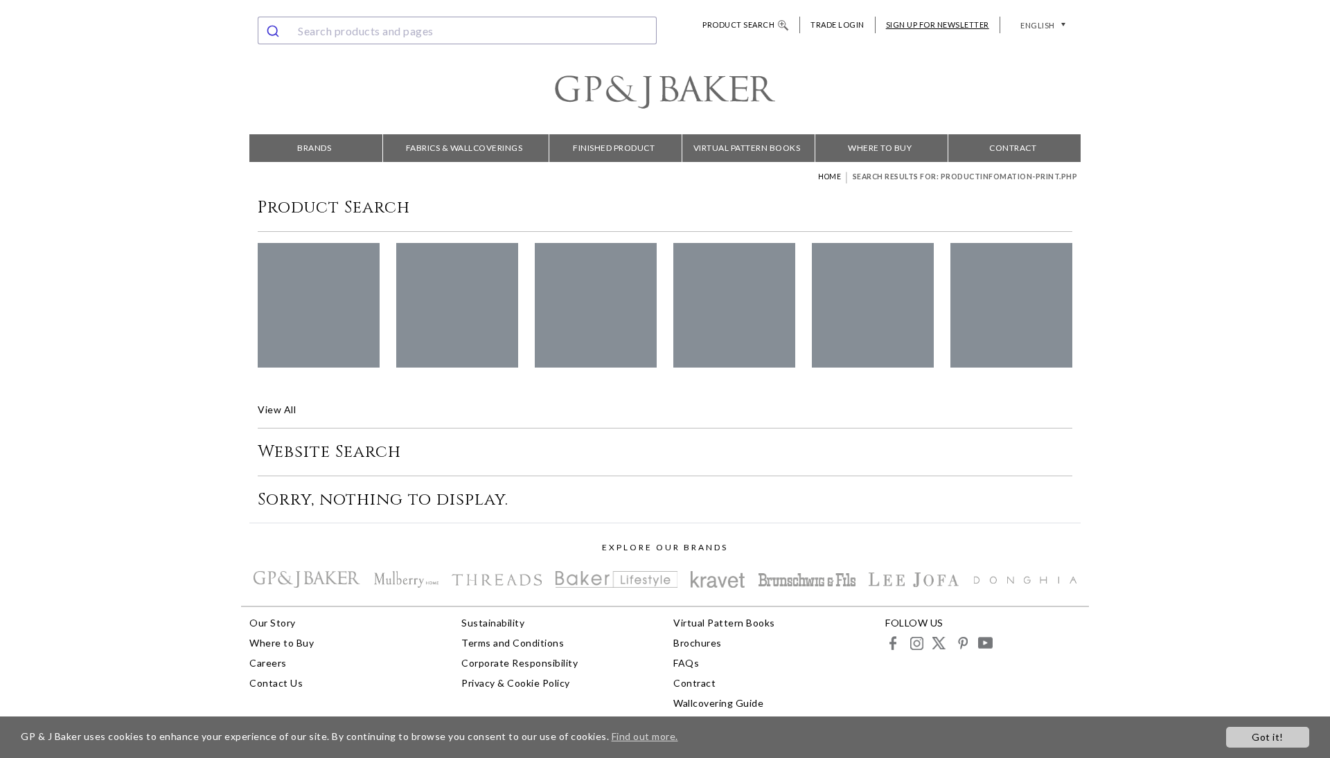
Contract (1012, 148)
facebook (893, 643)
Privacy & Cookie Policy (515, 683)
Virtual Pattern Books (747, 148)
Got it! (1268, 737)
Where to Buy (880, 148)
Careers (268, 663)
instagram (916, 643)
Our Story (272, 623)
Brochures (697, 643)
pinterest (962, 643)
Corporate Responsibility (519, 663)
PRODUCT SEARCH (738, 24)
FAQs (686, 663)
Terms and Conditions (512, 643)
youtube (985, 643)
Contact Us (276, 683)
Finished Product (614, 148)
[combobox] (457, 30)
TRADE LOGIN (837, 24)
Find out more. (645, 736)
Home (829, 176)
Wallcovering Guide (718, 703)
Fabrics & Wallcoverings (464, 148)
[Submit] (274, 30)
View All (277, 409)
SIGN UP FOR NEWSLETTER (937, 24)
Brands (314, 148)
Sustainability (492, 623)
